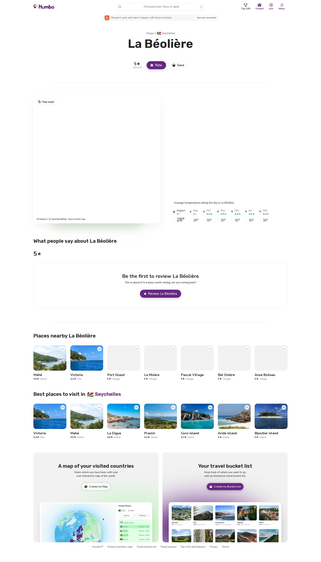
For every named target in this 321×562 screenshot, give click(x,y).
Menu (282, 8)
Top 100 (245, 8)
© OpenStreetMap (58, 219)
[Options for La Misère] (173, 349)
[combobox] (160, 6)
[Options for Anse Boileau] (284, 349)
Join (271, 8)
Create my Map (98, 486)
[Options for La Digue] (136, 407)
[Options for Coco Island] (210, 407)
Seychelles (166, 33)
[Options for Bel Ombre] (247, 349)
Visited (259, 8)
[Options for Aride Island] (247, 407)
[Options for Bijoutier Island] (284, 407)
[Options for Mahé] (62, 349)
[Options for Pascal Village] (210, 349)
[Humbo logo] (43, 6)
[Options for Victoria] (99, 349)
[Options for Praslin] (173, 407)
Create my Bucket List (227, 486)
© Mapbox (42, 219)
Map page (48, 102)
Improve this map (76, 219)
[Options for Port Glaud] (136, 349)
